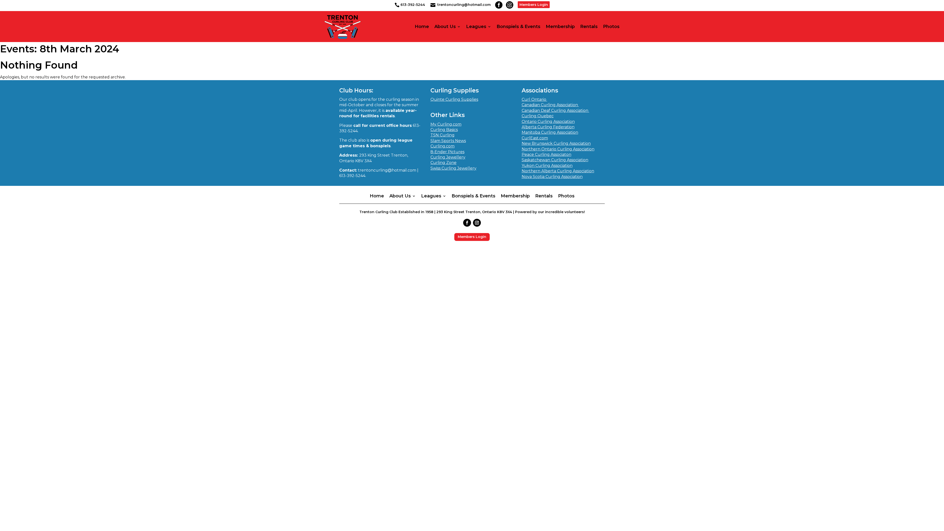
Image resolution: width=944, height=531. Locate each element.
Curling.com (442, 146)
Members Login (533, 4)
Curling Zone (443, 162)
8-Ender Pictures (447, 151)
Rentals (589, 26)
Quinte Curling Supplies (454, 99)
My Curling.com (445, 124)
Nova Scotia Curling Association (552, 176)
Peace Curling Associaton (546, 154)
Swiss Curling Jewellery (453, 168)
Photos (611, 26)
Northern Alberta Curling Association (558, 171)
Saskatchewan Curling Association (555, 160)
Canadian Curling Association (550, 105)
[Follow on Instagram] (477, 223)
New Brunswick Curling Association (556, 143)
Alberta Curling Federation (548, 127)
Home (422, 26)
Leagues (476, 26)
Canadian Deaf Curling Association (555, 110)
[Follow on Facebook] (467, 223)
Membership (560, 26)
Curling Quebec (538, 116)
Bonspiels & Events (518, 26)
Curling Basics (444, 129)
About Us (445, 26)
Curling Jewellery (447, 157)
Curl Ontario (534, 99)
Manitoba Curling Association (550, 132)
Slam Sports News (448, 140)
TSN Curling (442, 135)
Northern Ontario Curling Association (558, 149)
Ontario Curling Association (548, 121)
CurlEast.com (535, 138)
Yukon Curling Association (547, 165)
